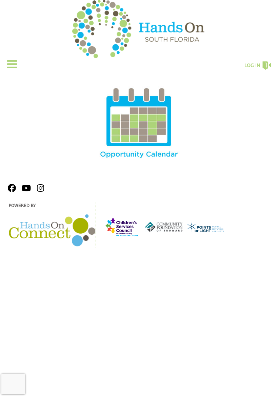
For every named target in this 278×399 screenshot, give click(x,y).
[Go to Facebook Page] (10, 188)
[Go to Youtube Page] (25, 188)
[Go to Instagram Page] (39, 188)
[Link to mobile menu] (12, 64)
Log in (252, 65)
